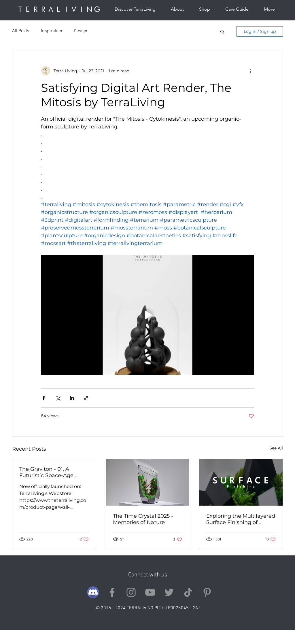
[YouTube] (150, 592)
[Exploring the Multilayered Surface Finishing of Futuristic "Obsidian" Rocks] (241, 482)
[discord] (93, 592)
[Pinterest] (207, 592)
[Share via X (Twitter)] (57, 398)
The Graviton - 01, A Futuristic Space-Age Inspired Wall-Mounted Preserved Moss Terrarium (53, 472)
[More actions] (250, 70)
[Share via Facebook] (43, 398)
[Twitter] (169, 592)
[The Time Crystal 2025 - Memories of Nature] (147, 482)
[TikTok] (188, 592)
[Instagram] (131, 592)
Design (80, 31)
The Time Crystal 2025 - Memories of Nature (143, 519)
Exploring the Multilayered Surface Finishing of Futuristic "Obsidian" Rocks (240, 519)
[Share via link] (86, 398)
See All (276, 448)
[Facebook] (112, 592)
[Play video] (147, 315)
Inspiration (51, 31)
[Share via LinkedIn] (72, 398)
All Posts (20, 31)
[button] (222, 31)
